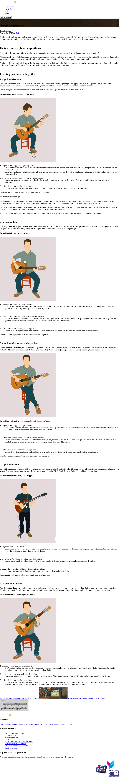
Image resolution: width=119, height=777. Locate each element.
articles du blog (10, 735)
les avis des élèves (11, 737)
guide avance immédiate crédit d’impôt (19, 742)
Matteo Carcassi (56, 86)
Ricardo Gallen (40, 213)
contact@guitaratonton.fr (9, 724)
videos (7, 739)
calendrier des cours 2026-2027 (16, 746)
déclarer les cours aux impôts (15, 744)
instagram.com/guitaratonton (29, 724)
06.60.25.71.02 (66, 724)
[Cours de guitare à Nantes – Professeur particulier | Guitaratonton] (15, 3)
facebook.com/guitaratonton (50, 724)
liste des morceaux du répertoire (16, 733)
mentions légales (11, 748)
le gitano (31, 207)
